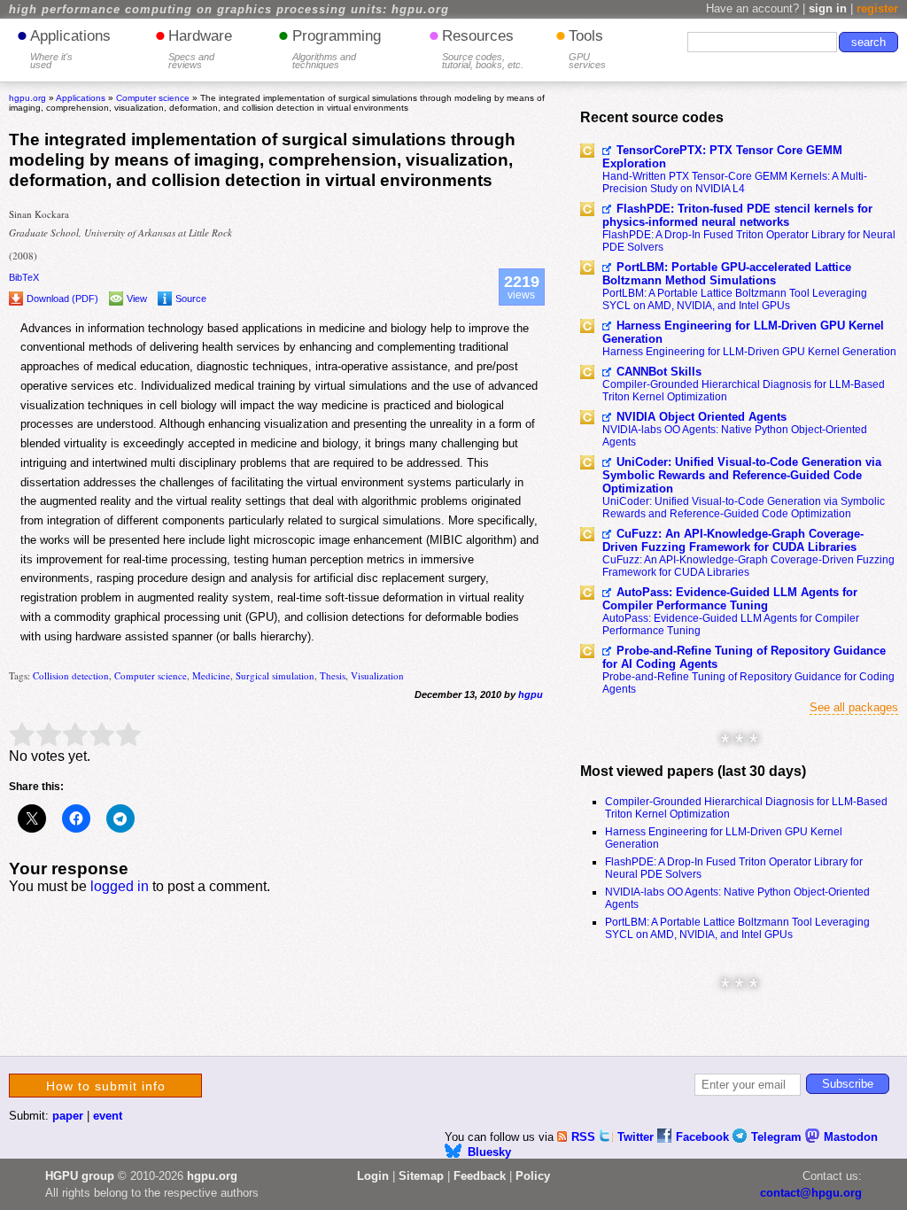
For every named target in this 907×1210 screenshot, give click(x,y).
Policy (533, 1176)
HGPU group (79, 1176)
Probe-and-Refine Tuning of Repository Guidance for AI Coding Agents (744, 657)
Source (190, 298)
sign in (828, 8)
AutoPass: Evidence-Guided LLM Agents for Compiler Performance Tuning (729, 599)
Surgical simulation (275, 675)
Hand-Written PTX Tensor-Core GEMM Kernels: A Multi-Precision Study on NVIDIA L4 (734, 182)
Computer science (150, 675)
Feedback (480, 1176)
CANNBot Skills (659, 371)
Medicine (211, 675)
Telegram (778, 1137)
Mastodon (851, 1137)
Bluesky (489, 1152)
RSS (585, 1137)
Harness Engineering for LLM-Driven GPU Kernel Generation (743, 332)
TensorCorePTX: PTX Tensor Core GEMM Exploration (722, 156)
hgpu (530, 694)
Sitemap (421, 1176)
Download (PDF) (62, 298)
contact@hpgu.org (811, 1192)
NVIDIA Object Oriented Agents (701, 416)
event (107, 1115)
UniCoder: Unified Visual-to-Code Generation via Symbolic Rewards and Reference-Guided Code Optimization (741, 475)
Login (373, 1176)
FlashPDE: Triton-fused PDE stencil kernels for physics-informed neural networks (737, 215)
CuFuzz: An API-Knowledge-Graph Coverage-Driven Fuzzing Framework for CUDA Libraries (733, 540)
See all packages (854, 707)
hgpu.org (27, 98)
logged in (119, 886)
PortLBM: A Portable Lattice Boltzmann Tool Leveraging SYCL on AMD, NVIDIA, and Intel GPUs (734, 299)
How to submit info (106, 1086)
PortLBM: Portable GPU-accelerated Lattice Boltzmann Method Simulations (726, 273)
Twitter (637, 1137)
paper (67, 1115)
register (877, 8)
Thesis (332, 675)
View (137, 298)
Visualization (377, 675)
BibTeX (24, 277)
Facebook (704, 1137)
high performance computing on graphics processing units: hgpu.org (229, 10)
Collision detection (71, 675)
